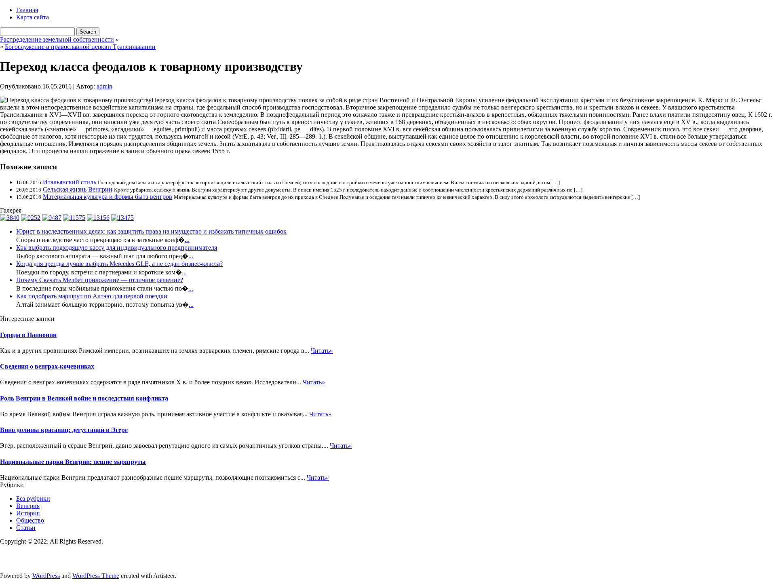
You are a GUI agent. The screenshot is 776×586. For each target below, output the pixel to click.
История (28, 513)
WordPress (46, 575)
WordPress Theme (95, 575)
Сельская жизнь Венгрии (77, 189)
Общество (30, 520)
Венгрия (28, 505)
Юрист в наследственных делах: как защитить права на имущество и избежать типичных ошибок (151, 231)
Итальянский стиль (69, 182)
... (187, 239)
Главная (27, 9)
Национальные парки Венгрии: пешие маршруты (73, 461)
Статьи (26, 527)
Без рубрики (33, 498)
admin (104, 86)
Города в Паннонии (28, 334)
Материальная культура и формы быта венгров (107, 196)
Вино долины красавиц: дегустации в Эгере (64, 429)
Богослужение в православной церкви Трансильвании (80, 46)
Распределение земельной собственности (57, 39)
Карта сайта (32, 17)
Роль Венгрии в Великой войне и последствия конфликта (84, 398)
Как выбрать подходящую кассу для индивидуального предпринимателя (116, 247)
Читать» (322, 350)
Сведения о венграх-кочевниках (47, 366)
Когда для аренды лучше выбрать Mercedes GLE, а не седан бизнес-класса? (119, 263)
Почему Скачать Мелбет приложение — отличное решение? (99, 279)
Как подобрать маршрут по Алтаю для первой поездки (91, 296)
